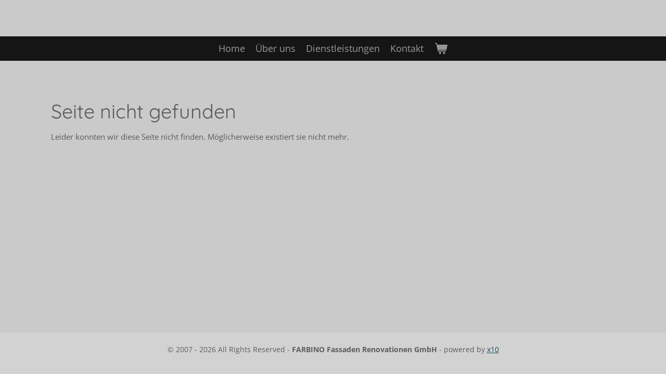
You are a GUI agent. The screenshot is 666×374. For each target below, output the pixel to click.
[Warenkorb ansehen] (440, 48)
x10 (493, 349)
